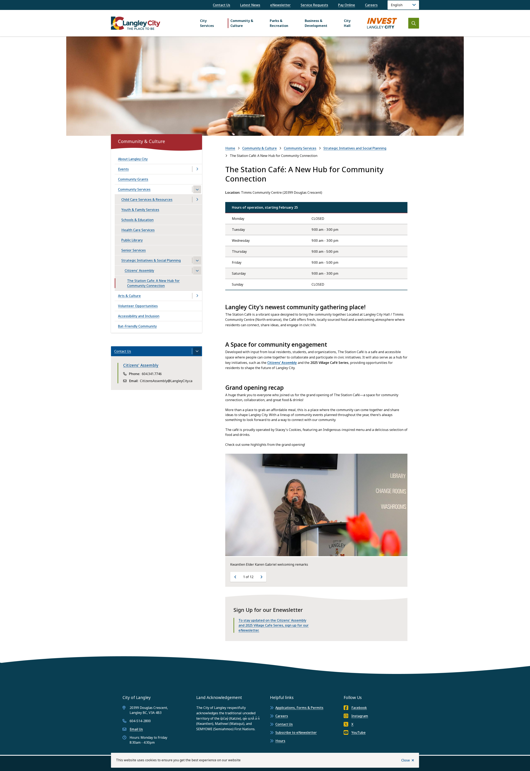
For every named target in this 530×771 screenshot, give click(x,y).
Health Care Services (138, 230)
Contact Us (221, 5)
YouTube (358, 732)
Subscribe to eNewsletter (296, 732)
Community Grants (133, 179)
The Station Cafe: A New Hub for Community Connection (153, 283)
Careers (371, 5)
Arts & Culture (129, 295)
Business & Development (316, 23)
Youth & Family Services (140, 209)
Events (123, 169)
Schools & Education (137, 220)
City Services (207, 23)
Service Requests (314, 5)
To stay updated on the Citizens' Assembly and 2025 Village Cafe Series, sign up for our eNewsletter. (273, 625)
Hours (280, 741)
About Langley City (133, 159)
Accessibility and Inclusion (138, 316)
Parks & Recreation (279, 23)
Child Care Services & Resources (146, 199)
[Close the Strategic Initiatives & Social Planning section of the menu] (197, 260)
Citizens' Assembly (139, 270)
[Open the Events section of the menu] (197, 169)
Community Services (300, 148)
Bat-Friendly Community (137, 326)
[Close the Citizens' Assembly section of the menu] (197, 270)
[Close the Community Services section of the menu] (197, 189)
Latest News (250, 5)
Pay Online (346, 5)
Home (230, 148)
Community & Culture (241, 23)
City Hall (347, 23)
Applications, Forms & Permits (299, 707)
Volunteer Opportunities (138, 306)
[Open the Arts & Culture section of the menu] (197, 296)
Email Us (136, 729)
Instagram (359, 716)
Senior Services (133, 250)
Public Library (132, 240)
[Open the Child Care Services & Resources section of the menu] (197, 199)
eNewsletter (280, 5)
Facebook (359, 707)
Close (405, 760)
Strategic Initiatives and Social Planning (354, 148)
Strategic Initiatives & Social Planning (151, 260)
